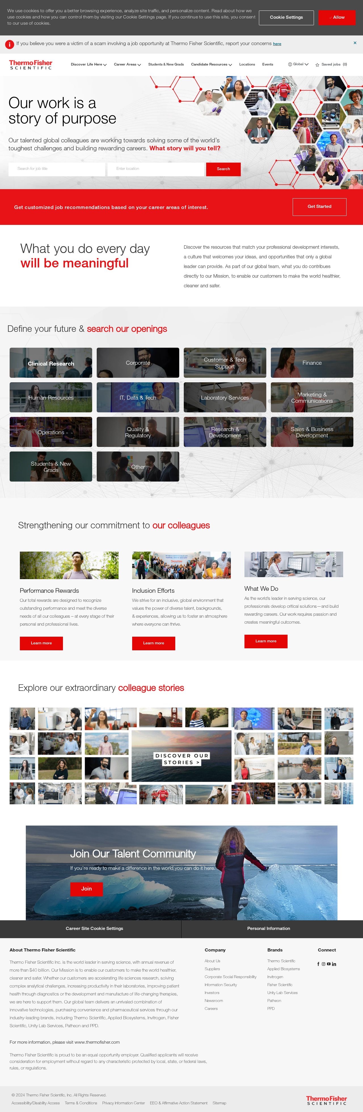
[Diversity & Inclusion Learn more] (181, 601)
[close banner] (355, 43)
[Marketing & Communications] (312, 397)
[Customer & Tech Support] (225, 363)
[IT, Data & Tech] (138, 397)
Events (267, 64)
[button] (286, 17)
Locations (247, 64)
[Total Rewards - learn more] (69, 601)
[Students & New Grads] (51, 466)
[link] (212, 961)
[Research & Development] (225, 432)
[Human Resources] (51, 397)
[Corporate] (138, 363)
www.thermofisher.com (97, 1043)
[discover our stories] (181, 756)
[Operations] (51, 432)
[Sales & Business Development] (312, 432)
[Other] (138, 466)
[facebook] (319, 964)
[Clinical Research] (51, 363)
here (277, 44)
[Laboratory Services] (225, 397)
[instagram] (324, 964)
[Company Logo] (30, 65)
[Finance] (312, 363)
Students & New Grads (166, 64)
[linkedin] (334, 964)
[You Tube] (329, 964)
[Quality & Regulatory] (138, 432)
